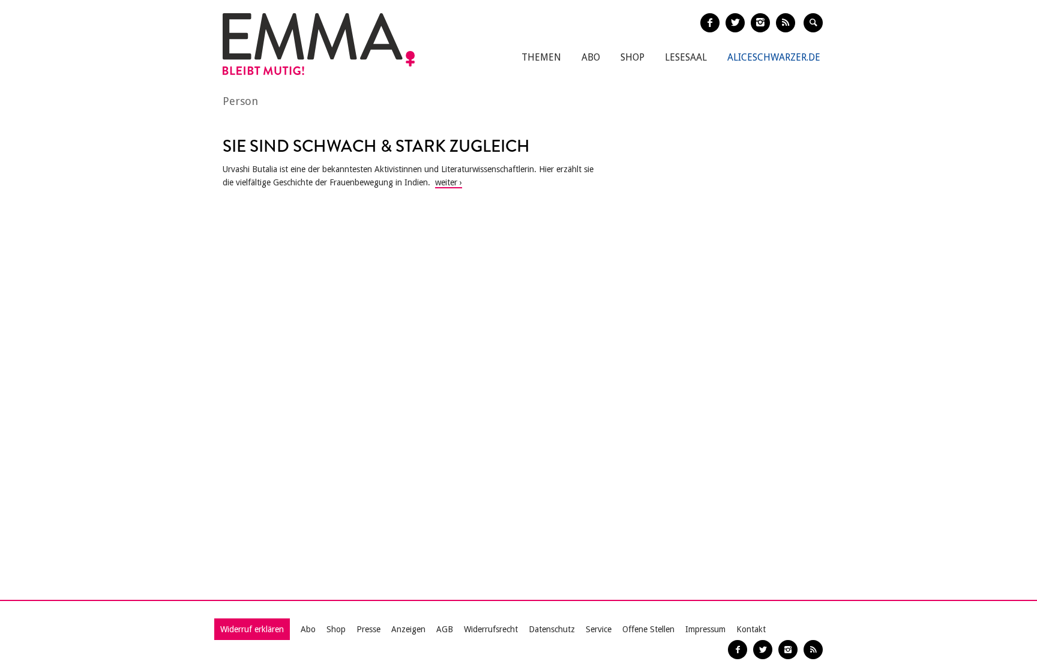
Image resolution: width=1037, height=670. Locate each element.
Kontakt (751, 629)
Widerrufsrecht (491, 629)
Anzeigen (408, 629)
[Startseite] (319, 44)
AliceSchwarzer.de (773, 57)
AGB (444, 629)
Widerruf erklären (252, 629)
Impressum (705, 629)
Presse (368, 629)
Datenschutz (552, 629)
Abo (591, 57)
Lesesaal (686, 57)
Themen (541, 57)
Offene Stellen (648, 629)
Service (599, 629)
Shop (633, 57)
